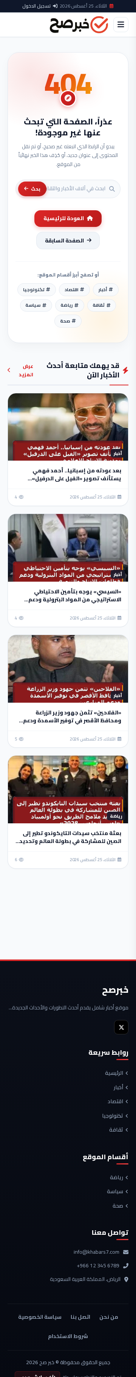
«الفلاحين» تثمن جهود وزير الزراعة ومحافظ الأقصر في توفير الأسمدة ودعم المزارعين (72, 720)
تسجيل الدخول (36, 6)
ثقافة (116, 1130)
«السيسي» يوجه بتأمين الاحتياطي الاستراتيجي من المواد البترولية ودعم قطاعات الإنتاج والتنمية (74, 599)
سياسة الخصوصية (40, 1317)
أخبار (118, 1087)
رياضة (116, 1177)
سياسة (115, 1191)
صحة (118, 1206)
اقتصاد (115, 1101)
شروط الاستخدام (68, 1336)
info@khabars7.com (96, 1252)
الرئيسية (114, 1073)
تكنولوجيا (112, 1116)
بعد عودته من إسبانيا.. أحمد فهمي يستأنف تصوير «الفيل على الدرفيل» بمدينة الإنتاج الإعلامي (76, 478)
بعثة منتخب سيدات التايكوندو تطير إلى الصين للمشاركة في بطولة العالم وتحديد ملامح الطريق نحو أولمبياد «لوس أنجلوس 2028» (70, 845)
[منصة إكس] (121, 1027)
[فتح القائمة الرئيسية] (120, 24)
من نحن (108, 1317)
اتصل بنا (80, 1317)
